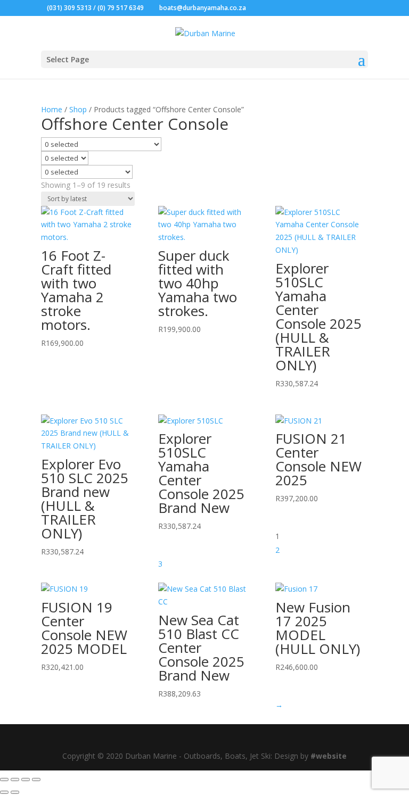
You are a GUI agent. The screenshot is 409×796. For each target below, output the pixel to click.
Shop (78, 109)
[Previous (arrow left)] (4, 792)
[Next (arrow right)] (15, 792)
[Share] (25, 779)
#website (328, 756)
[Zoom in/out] (4, 779)
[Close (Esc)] (36, 779)
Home (51, 109)
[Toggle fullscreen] (15, 779)
